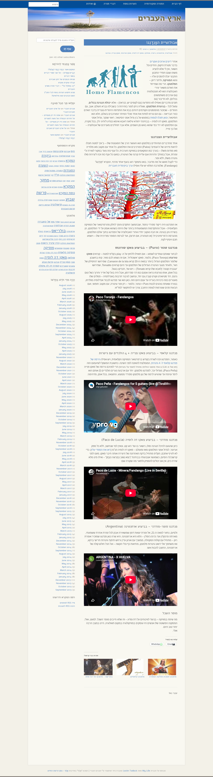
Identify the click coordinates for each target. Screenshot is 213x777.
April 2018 (67, 462)
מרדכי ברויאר (46, 187)
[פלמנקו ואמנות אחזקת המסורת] (162, 667)
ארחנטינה (160, 53)
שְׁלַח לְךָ (67, 49)
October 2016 (64, 504)
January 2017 (65, 494)
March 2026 (66, 301)
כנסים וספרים (56, 180)
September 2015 (64, 511)
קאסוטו (62, 200)
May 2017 (67, 481)
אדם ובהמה (58, 151)
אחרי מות (55, 221)
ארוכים (161, 61)
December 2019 (64, 412)
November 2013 (63, 583)
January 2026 (65, 308)
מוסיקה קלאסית (66, 252)
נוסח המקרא (67, 193)
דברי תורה (109, 3)
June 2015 (66, 521)
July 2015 (67, 517)
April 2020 (67, 403)
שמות (50, 200)
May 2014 (66, 563)
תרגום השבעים (68, 208)
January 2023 (65, 354)
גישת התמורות (52, 236)
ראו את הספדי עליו (101, 449)
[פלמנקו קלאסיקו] (130, 667)
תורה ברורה (43, 199)
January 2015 (65, 537)
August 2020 (65, 390)
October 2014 (64, 547)
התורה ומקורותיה (154, 3)
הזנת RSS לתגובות (66, 606)
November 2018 (64, 442)
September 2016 (64, 507)
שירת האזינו (63, 269)
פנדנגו (108, 53)
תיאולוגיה (56, 205)
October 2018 (65, 445)
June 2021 (67, 376)
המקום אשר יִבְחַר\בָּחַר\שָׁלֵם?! (61, 69)
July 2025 (67, 318)
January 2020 (65, 409)
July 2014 (67, 557)
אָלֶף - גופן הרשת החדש (58, 770)
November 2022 (64, 357)
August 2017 (65, 478)
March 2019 (66, 435)
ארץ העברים (159, 18)
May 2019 (67, 432)
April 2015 (67, 527)
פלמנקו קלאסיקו (137, 676)
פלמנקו (153, 49)
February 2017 (65, 491)
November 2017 (64, 468)
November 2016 (64, 501)
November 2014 (64, 543)
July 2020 (67, 393)
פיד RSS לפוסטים (67, 602)
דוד (50, 161)
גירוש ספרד (63, 235)
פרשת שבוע (47, 262)
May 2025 (67, 321)
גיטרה (153, 53)
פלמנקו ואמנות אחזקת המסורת (162, 676)
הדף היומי (45, 161)
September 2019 (63, 422)
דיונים (168, 61)
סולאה (71, 257)
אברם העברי (69, 108)
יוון (52, 175)
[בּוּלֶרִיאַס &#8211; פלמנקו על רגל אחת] (98, 667)
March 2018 (66, 465)
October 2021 (65, 373)
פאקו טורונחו (126, 53)
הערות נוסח (129, 3)
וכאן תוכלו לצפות (159, 117)
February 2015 (64, 534)
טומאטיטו (59, 248)
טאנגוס (66, 248)
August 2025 (65, 314)
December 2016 (64, 498)
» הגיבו (145, 49)
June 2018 (67, 455)
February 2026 (64, 304)
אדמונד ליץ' (47, 151)
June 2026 (67, 291)
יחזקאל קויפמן (44, 175)
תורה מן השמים (69, 204)
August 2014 (65, 553)
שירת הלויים (44, 269)
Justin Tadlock (130, 770)
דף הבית (176, 3)
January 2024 (65, 340)
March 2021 (66, 383)
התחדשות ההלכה (67, 175)
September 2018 (64, 449)
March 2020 (66, 406)
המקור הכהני (54, 165)
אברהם (67, 151)
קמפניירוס (64, 265)
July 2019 (67, 426)
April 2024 (67, 337)
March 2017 (66, 488)
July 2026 (67, 288)
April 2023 (67, 350)
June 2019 (67, 429)
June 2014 (67, 560)
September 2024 (63, 334)
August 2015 (65, 514)
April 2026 (67, 298)
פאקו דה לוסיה (138, 53)
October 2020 (65, 386)
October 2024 (65, 331)
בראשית (61, 160)
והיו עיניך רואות (50, 243)
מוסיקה (147, 53)
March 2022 (66, 363)
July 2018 (67, 452)
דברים (55, 161)
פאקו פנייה (115, 53)
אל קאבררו (44, 221)
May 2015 (66, 524)
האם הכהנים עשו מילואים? (63, 95)
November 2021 (64, 370)
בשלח (40, 231)
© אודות (91, 3)
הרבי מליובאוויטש (50, 239)
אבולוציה (168, 53)
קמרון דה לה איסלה (49, 266)
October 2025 (65, 311)
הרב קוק (62, 239)
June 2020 (67, 396)
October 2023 (65, 344)
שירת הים (53, 269)
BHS (73, 151)
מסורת (60, 187)
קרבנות (56, 200)
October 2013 (65, 586)
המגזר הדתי (64, 165)
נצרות (42, 252)
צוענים (72, 265)
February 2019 (65, 439)
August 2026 (65, 285)
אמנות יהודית (69, 225)
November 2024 (63, 327)
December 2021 (64, 367)
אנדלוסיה (58, 225)
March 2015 (66, 530)
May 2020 (67, 399)
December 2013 (63, 580)
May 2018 (67, 458)
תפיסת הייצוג (44, 204)
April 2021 (67, 380)
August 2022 (65, 360)
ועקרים (153, 61)
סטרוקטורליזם (52, 193)
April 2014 (67, 566)
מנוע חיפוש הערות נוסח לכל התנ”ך (59, 92)
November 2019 (64, 416)
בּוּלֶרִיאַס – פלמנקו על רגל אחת (99, 676)
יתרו (64, 180)
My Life (146, 770)
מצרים (54, 187)
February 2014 (64, 573)
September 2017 (64, 475)
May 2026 (67, 295)
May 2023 (67, 347)
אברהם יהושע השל (67, 222)
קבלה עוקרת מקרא (66, 82)
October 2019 (65, 419)
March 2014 (66, 570)
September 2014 (64, 550)
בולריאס (55, 156)
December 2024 (64, 324)
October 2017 (65, 471)
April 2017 (67, 485)
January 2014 (65, 576)
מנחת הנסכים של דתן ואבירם (62, 79)
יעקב (73, 180)
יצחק (68, 180)
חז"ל (56, 175)
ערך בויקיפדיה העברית (121, 165)
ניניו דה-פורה (52, 252)
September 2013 (64, 589)
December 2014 (64, 540)
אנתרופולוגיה (64, 155)
